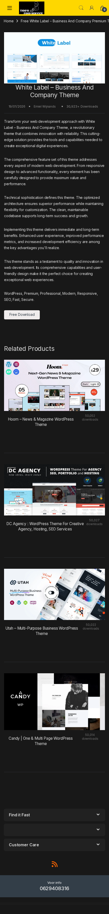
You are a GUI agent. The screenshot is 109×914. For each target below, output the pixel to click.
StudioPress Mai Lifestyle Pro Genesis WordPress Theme (62, 904)
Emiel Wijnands (45, 106)
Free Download (22, 314)
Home (8, 21)
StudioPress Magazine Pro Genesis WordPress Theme (49, 904)
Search (81, 8)
